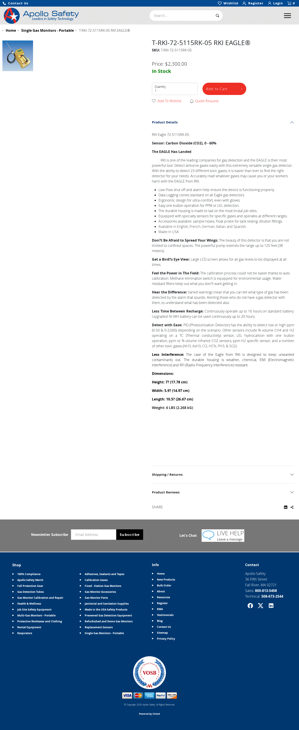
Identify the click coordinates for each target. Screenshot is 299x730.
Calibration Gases (96, 580)
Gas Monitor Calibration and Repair (40, 598)
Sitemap (162, 633)
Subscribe (130, 534)
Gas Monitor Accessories (100, 592)
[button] (15, 3)
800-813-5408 (266, 590)
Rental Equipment (29, 627)
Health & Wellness (29, 603)
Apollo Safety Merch (30, 580)
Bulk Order (164, 585)
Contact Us (164, 627)
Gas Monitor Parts (96, 598)
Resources (163, 597)
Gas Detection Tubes (30, 592)
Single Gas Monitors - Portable (104, 633)
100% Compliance (28, 574)
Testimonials (165, 615)
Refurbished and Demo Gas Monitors (109, 621)
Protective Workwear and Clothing (39, 621)
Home (161, 574)
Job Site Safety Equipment (34, 609)
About (161, 591)
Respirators (24, 633)
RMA (160, 609)
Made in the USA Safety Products (106, 609)
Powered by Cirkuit (149, 713)
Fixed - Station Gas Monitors (103, 586)
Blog (160, 621)
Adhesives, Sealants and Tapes (104, 574)
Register (162, 603)
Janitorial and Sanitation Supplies (107, 603)
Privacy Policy (166, 639)
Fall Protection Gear (30, 586)
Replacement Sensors (99, 627)
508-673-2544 (272, 596)
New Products (166, 579)
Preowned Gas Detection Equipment (108, 615)
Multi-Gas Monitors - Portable (36, 615)
